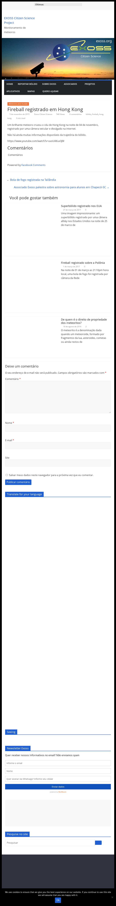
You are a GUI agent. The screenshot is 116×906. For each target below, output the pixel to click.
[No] (112, 897)
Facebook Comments (33, 165)
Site (7, 457)
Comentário (13, 379)
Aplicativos (13, 91)
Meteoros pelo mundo (18, 104)
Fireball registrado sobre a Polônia (83, 263)
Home (9, 84)
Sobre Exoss (49, 84)
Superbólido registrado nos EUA (81, 206)
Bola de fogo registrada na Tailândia (31, 180)
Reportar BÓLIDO (27, 84)
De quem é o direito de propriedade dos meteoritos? (84, 321)
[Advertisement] (58, 813)
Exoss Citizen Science (43, 114)
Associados (70, 84)
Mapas (31, 91)
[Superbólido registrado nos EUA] (31, 204)
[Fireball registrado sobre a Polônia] (31, 261)
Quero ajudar (50, 91)
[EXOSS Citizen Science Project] (58, 39)
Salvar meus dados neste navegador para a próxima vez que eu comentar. (51, 475)
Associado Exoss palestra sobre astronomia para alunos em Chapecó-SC (61, 187)
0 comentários (75, 114)
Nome (9, 423)
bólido (88, 114)
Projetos (90, 84)
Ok (58, 900)
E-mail (9, 440)
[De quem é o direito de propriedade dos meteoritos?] (25, 318)
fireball (95, 114)
